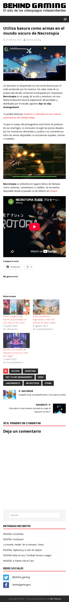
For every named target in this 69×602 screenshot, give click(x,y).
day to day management (19, 377)
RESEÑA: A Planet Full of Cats (18, 560)
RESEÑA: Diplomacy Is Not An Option (22, 550)
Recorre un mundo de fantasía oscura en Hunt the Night (15, 352)
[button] (64, 19)
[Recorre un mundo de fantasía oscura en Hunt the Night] (16, 340)
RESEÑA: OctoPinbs (13, 534)
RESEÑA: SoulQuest (13, 539)
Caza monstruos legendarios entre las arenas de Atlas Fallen (44, 319)
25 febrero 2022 (13, 39)
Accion (15, 371)
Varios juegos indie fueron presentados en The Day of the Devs (15, 319)
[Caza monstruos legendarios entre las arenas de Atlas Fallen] (46, 307)
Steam (53, 190)
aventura (30, 371)
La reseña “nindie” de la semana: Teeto (23, 544)
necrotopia (32, 383)
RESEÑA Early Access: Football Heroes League (27, 555)
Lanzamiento (13, 383)
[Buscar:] (34, 515)
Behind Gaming (33, 39)
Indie (40, 377)
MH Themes (55, 599)
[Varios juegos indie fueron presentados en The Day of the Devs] (16, 307)
